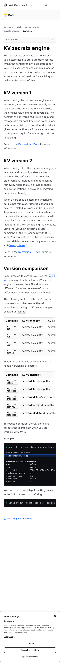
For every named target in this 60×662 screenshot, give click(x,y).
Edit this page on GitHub (19, 518)
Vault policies (17, 245)
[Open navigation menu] (53, 5)
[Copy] (52, 503)
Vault (19, 27)
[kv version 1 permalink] (34, 93)
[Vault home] (9, 15)
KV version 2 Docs (29, 251)
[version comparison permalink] (52, 269)
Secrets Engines (11, 31)
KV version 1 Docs (28, 144)
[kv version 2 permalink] (35, 161)
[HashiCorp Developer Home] (18, 5)
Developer (9, 27)
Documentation (32, 27)
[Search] (46, 5)
